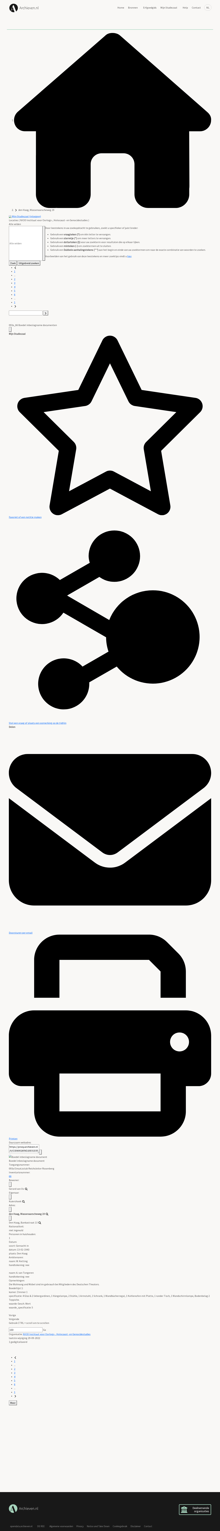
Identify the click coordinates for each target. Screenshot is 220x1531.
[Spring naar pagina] (45, 313)
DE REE (41, 1526)
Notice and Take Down (98, 1526)
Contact (196, 7)
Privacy (80, 1526)
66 (10, 1176)
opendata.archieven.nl (21, 1526)
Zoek (13, 263)
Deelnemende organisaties (200, 1509)
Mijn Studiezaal (168, 7)
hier (129, 256)
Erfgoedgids (150, 7)
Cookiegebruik (120, 1526)
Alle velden (15, 224)
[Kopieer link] (40, 1152)
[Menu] (10, 329)
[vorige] (15, 267)
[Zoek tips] (44, 243)
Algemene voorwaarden (61, 1526)
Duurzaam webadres (20, 1142)
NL (207, 7)
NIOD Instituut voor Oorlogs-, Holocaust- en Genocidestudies (57, 1334)
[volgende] (15, 306)
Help (185, 7)
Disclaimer (135, 1526)
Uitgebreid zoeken (29, 263)
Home (120, 7)
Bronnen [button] (133, 7)
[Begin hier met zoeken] (112, 120)
